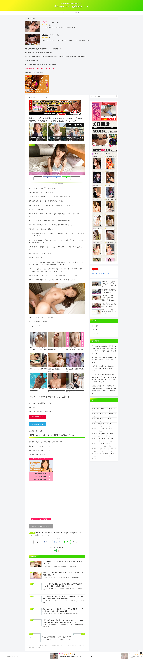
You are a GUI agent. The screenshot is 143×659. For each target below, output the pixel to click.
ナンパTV (32, 532)
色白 (44, 535)
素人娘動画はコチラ (37, 416)
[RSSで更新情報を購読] (58, 550)
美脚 (40, 535)
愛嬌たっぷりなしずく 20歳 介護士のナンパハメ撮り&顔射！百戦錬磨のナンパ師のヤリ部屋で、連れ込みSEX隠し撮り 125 (104, 389)
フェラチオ (71, 532)
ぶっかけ (45, 532)
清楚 (76, 532)
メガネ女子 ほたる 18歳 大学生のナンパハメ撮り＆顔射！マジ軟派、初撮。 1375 (104, 368)
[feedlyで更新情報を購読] (55, 550)
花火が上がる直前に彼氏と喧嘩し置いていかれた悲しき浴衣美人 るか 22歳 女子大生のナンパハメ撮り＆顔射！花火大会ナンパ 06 (104, 349)
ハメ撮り (64, 532)
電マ (49, 535)
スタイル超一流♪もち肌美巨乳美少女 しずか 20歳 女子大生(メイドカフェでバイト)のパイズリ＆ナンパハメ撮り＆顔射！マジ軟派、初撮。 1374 (104, 378)
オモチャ (51, 532)
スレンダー (57, 532)
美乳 (81, 532)
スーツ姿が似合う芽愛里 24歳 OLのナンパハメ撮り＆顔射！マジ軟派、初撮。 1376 (104, 360)
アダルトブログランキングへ (100, 273)
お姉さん (39, 532)
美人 (31, 535)
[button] (37, 655)
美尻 (36, 535)
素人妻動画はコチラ (37, 424)
